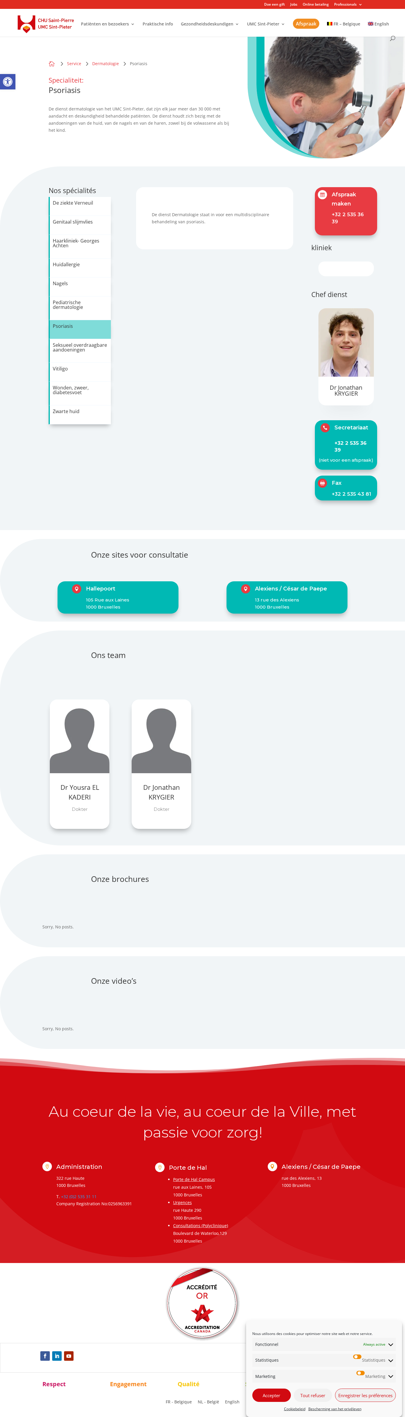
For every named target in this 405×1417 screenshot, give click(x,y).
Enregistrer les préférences (365, 1395)
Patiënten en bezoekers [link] (105, 24)
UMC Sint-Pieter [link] (263, 24)
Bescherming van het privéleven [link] (334, 1408)
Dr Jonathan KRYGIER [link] (346, 390)
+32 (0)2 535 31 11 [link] (79, 1196)
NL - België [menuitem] (208, 1402)
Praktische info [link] (158, 24)
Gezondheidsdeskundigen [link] (207, 24)
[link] (7, 81)
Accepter (271, 1395)
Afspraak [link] (306, 23)
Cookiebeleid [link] (294, 1408)
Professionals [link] (345, 5)
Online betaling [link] (316, 5)
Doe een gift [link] (274, 5)
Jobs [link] (293, 5)
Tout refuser (312, 1395)
